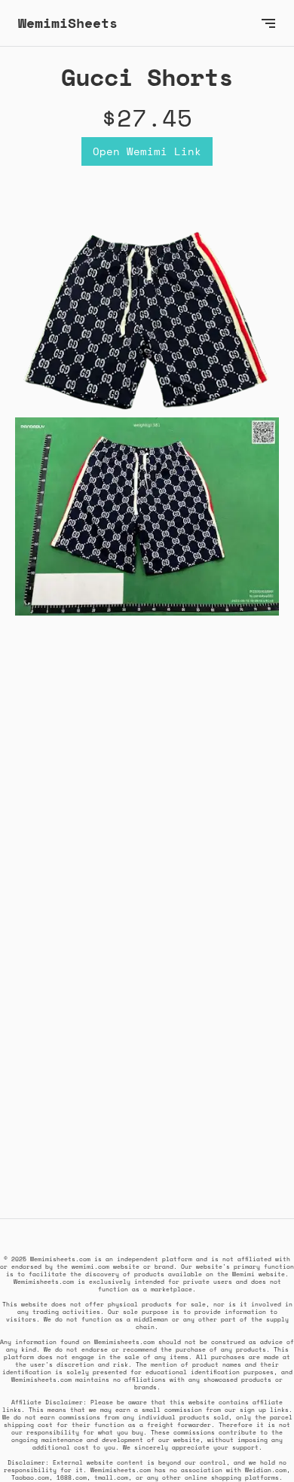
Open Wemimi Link (147, 151)
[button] (268, 23)
